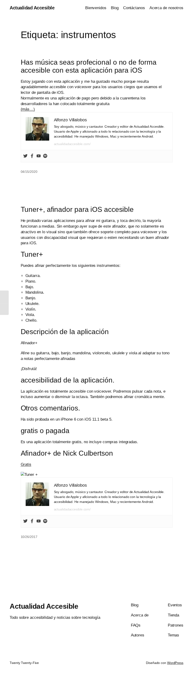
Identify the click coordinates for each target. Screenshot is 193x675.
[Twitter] (25, 156)
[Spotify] (45, 156)
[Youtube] (38, 156)
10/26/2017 (29, 537)
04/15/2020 (29, 172)
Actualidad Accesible (32, 7)
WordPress (175, 663)
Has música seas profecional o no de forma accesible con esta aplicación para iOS (89, 66)
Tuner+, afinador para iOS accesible (77, 209)
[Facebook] (32, 156)
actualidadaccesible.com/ (72, 144)
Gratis (26, 464)
